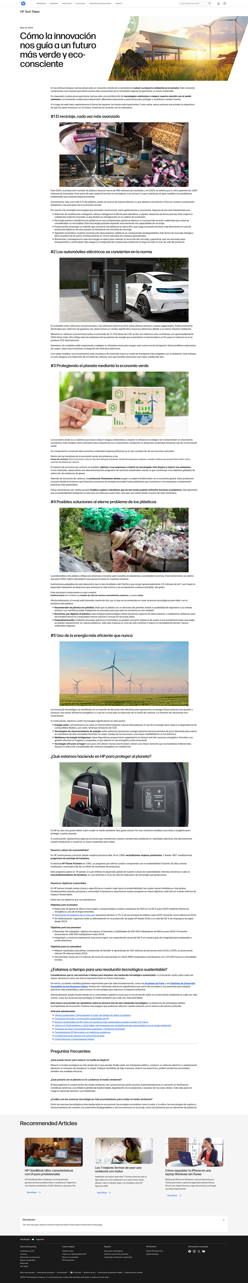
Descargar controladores (113, 1251)
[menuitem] (41, 3)
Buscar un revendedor (70, 1257)
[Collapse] (223, 1220)
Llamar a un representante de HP (74, 1254)
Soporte (118, 3)
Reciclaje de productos (45, 1272)
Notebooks (41, 3)
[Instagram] (194, 1251)
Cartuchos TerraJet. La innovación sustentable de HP (82, 1018)
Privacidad (77, 1272)
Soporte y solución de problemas (116, 1254)
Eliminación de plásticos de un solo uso (75, 915)
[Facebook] (189, 1251)
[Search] (209, 3)
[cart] (218, 3)
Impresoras (67, 3)
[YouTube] (203, 1251)
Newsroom (24, 1263)
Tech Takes (24, 1266)
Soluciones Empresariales (100, 3)
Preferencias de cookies (134, 1272)
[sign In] (225, 3)
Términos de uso (90, 1272)
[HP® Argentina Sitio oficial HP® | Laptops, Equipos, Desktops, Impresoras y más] (23, 3)
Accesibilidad (62, 1272)
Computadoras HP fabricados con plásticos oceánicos (82, 1032)
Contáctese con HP (27, 1251)
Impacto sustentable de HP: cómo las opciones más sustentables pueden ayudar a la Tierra (101, 1022)
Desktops (54, 3)
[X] (199, 1251)
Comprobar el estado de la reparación (118, 1257)
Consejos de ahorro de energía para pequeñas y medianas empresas (90, 1029)
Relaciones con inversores (30, 1257)
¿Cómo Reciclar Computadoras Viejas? (74, 1039)
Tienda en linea (67, 1251)
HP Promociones (68, 1260)
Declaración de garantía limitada (110, 1272)
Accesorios (80, 3)
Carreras (23, 1254)
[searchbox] (193, 3)
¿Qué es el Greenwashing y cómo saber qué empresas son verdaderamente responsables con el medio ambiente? (113, 1025)
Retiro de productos (27, 1272)
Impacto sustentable (27, 1260)
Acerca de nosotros (28, 1247)
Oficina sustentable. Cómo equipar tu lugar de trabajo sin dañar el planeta (92, 1015)
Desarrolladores (152, 1254)
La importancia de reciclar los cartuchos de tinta (79, 1035)
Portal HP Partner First (154, 1251)
